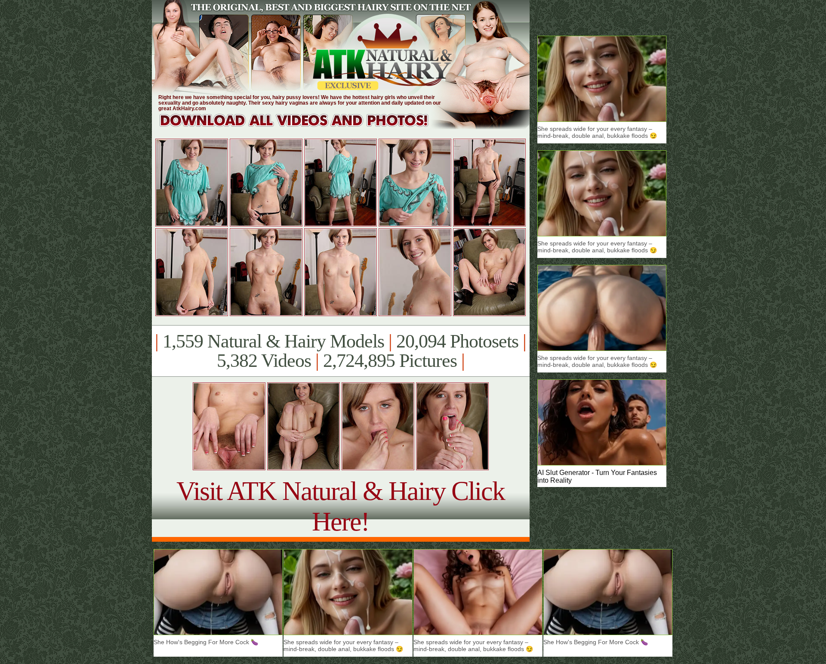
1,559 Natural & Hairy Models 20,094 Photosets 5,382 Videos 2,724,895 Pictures (340, 351)
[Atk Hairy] (302, 126)
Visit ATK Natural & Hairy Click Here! (340, 506)
